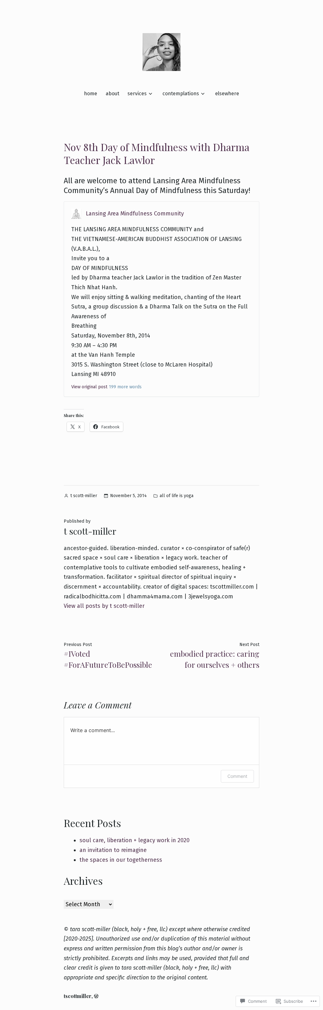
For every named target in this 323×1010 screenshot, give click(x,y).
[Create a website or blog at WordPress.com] (96, 996)
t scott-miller (83, 495)
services (137, 94)
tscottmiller (77, 996)
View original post (89, 387)
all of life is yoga (176, 495)
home (90, 94)
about (112, 94)
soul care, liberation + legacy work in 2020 (134, 840)
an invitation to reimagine (113, 850)
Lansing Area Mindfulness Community (135, 213)
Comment (237, 776)
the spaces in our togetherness (120, 859)
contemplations (180, 94)
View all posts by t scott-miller (104, 605)
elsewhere (227, 94)
